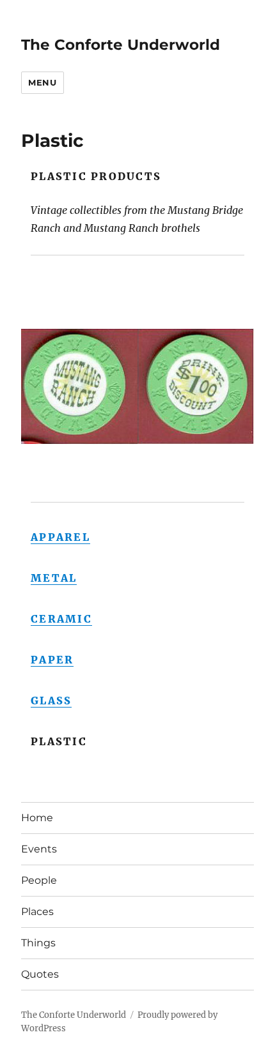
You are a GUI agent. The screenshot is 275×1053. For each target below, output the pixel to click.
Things (38, 943)
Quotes (40, 974)
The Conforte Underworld (120, 45)
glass (51, 700)
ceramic (61, 618)
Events (39, 849)
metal (54, 578)
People (39, 880)
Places (37, 911)
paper (52, 659)
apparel (60, 537)
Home (37, 818)
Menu (42, 82)
